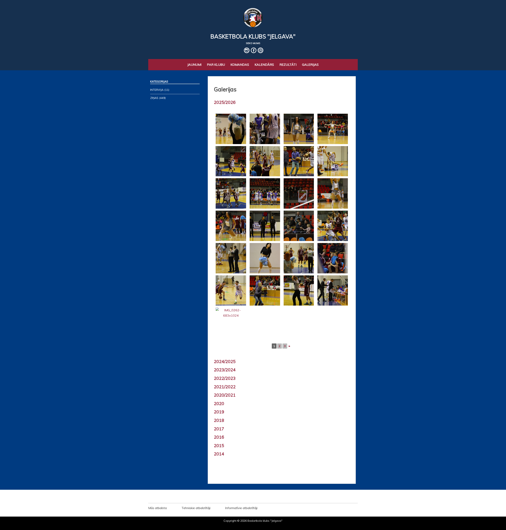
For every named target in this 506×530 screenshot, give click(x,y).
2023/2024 (225, 369)
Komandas (239, 65)
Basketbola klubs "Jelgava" (253, 36)
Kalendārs (264, 65)
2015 (219, 445)
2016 (219, 437)
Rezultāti (287, 65)
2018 (219, 420)
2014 (219, 453)
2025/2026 (225, 102)
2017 (219, 428)
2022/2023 (225, 378)
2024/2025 (225, 361)
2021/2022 (225, 386)
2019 (219, 411)
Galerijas (310, 65)
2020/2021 (225, 395)
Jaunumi (194, 65)
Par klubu (216, 65)
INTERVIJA (156, 90)
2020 (219, 403)
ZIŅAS (154, 98)
